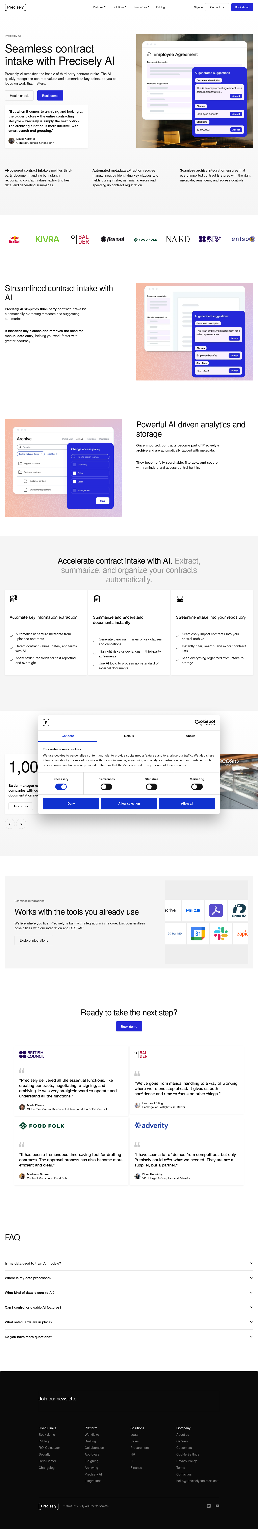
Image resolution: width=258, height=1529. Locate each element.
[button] (99, 7)
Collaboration (94, 1447)
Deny (71, 803)
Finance (136, 1467)
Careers (182, 1441)
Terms (180, 1467)
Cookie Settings (187, 1454)
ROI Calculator (49, 1447)
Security (44, 1454)
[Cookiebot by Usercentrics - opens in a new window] (197, 723)
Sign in (198, 7)
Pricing (160, 7)
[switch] (106, 787)
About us (182, 1434)
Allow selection (129, 803)
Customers (184, 1447)
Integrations (93, 1480)
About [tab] (190, 736)
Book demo (47, 1434)
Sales (134, 1441)
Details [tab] (129, 736)
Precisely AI (93, 1474)
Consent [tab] (68, 736)
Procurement (139, 1447)
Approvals (92, 1454)
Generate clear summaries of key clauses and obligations (130, 641)
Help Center (47, 1461)
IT (131, 1461)
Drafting (90, 1441)
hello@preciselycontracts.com (197, 1480)
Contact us (184, 1474)
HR (132, 1454)
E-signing (91, 1461)
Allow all (187, 803)
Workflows (92, 1434)
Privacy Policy (186, 1461)
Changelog (47, 1467)
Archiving (91, 1467)
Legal (134, 1434)
